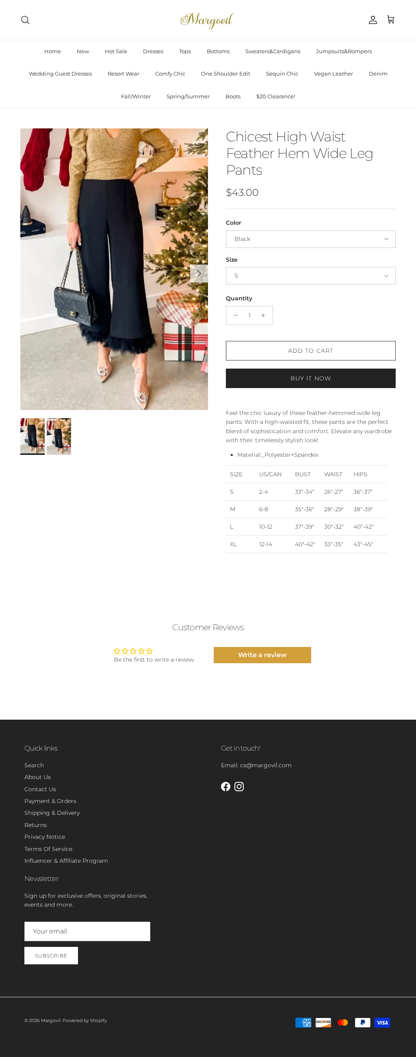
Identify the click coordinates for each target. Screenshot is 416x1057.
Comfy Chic (170, 73)
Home (52, 51)
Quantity (239, 298)
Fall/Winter (136, 96)
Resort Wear (123, 73)
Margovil (51, 1020)
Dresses (153, 51)
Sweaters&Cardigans (272, 51)
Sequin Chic (282, 73)
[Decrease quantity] (233, 315)
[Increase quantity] (265, 315)
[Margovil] (208, 20)
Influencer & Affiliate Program (66, 860)
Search (34, 765)
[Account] (371, 20)
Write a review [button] (262, 655)
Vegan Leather (333, 73)
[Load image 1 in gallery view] (114, 269)
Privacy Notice (44, 836)
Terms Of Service (48, 849)
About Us (37, 777)
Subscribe (51, 956)
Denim (378, 73)
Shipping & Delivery (52, 812)
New (83, 51)
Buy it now (310, 378)
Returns (35, 825)
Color (233, 222)
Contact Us (40, 789)
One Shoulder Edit (225, 73)
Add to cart (311, 350)
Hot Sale (116, 51)
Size (232, 259)
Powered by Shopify (85, 1020)
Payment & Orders (50, 801)
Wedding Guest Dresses (60, 73)
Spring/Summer (188, 96)
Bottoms (218, 51)
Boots (232, 96)
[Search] (25, 20)
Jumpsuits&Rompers (344, 51)
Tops (185, 51)
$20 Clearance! (275, 96)
